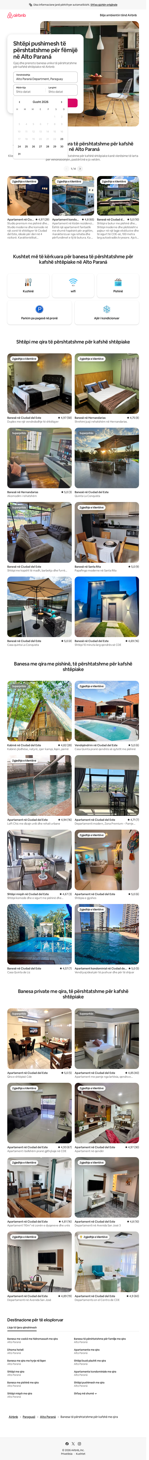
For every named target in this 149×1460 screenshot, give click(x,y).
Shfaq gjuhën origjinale (103, 4)
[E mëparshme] (66, 169)
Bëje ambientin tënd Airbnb (118, 15)
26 (33, 146)
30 (61, 146)
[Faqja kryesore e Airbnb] (16, 15)
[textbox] (29, 91)
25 (26, 146)
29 (54, 146)
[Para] (80, 169)
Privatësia (67, 1453)
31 (19, 154)
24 (19, 146)
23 (61, 139)
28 (47, 146)
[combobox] (45, 79)
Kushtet (80, 1453)
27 (40, 146)
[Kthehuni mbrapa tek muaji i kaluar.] (20, 102)
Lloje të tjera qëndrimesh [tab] (22, 1327)
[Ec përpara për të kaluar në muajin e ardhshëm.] (61, 102)
